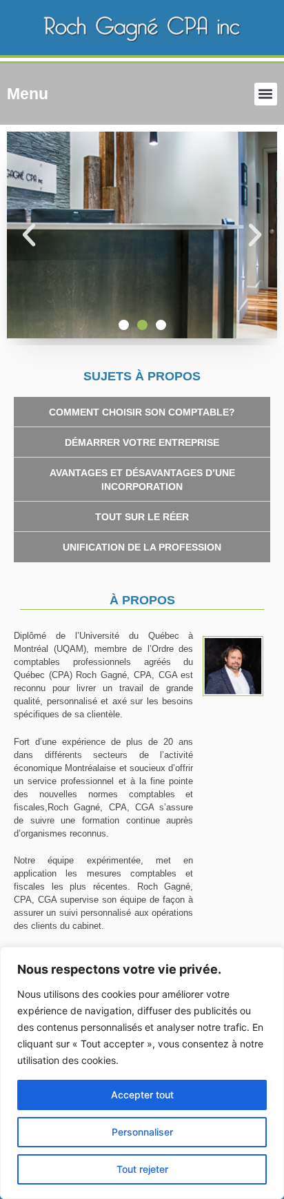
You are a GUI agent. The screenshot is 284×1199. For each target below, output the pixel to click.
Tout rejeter (142, 1169)
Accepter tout (142, 1094)
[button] (265, 94)
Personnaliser (142, 1132)
